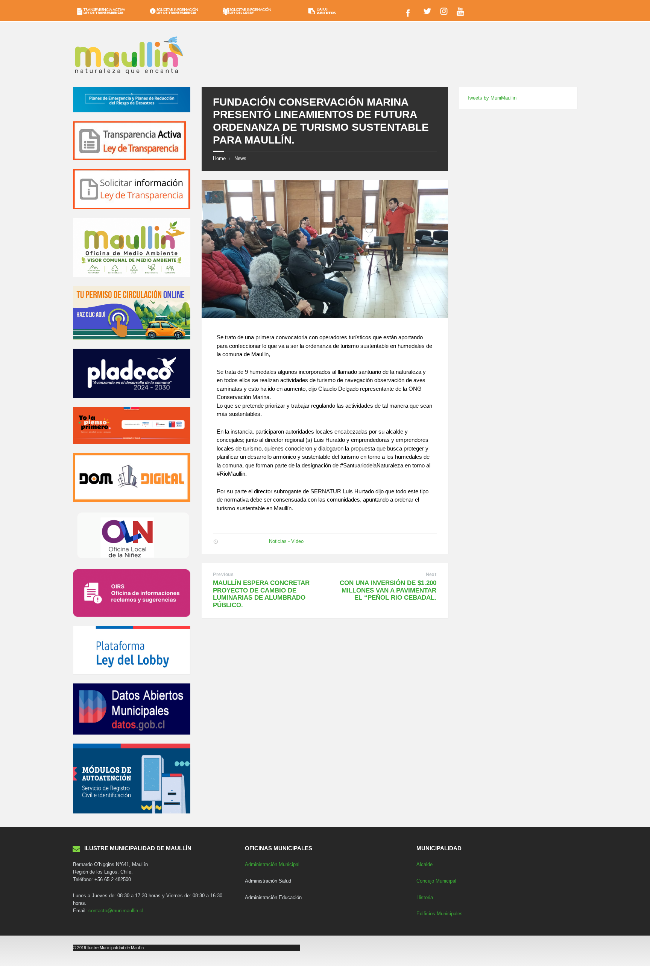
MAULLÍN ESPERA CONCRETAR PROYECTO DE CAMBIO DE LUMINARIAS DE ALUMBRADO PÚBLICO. (261, 594)
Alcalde (424, 864)
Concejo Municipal (436, 881)
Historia (424, 897)
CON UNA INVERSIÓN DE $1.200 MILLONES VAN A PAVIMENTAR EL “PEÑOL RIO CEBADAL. (388, 590)
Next (431, 574)
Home (219, 158)
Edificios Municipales (439, 913)
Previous (223, 574)
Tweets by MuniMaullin (491, 98)
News (240, 158)
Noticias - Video (286, 541)
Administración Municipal (272, 864)
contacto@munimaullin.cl (115, 910)
